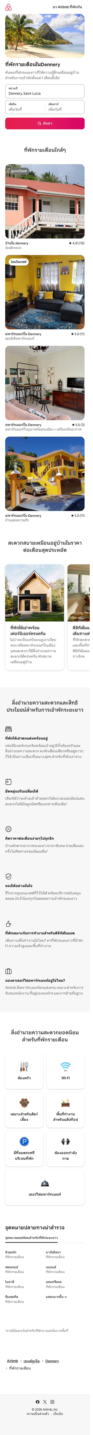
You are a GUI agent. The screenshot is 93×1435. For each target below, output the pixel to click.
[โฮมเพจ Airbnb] (8, 7)
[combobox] (45, 93)
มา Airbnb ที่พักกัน (67, 7)
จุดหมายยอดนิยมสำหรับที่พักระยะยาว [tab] (31, 1238)
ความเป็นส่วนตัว (38, 1414)
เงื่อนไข (58, 1414)
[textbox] (25, 109)
